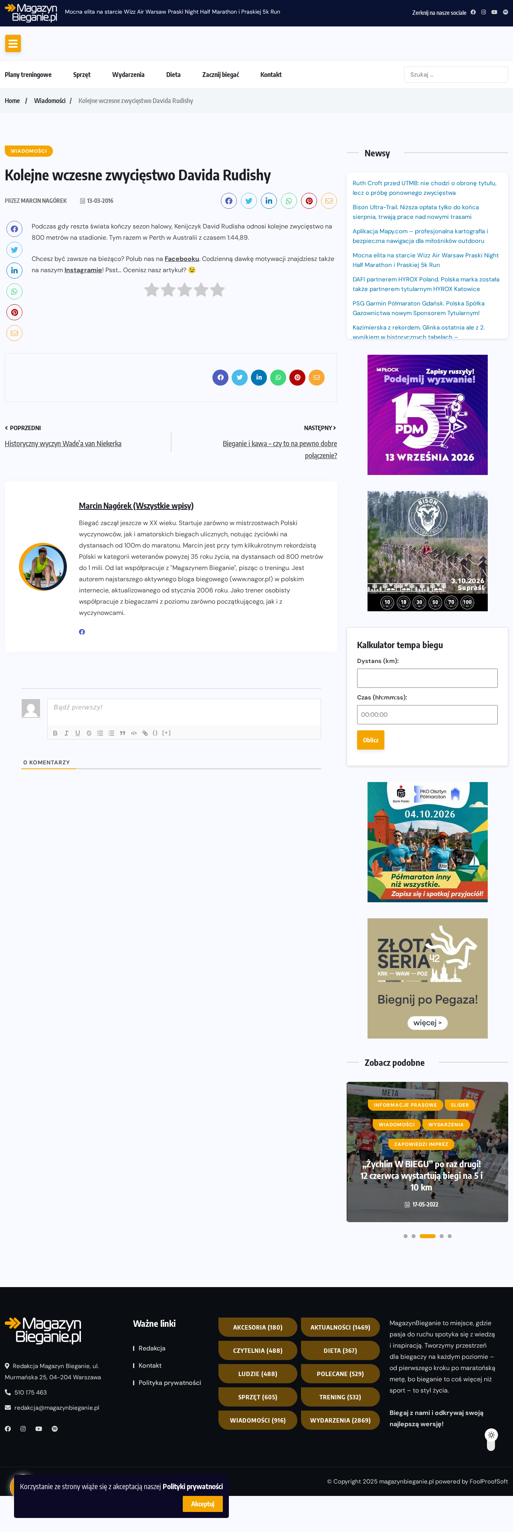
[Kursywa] (66, 797)
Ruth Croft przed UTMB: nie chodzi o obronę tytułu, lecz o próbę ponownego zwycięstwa (263, 11)
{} (155, 797)
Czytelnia (258, 1414)
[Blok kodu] (133, 797)
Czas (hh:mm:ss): (382, 762)
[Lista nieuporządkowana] (111, 797)
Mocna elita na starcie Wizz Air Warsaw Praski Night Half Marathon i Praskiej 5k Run (426, 324)
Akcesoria (258, 1391)
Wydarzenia (128, 139)
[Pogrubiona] (55, 797)
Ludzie (258, 1437)
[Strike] (89, 797)
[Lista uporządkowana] (100, 797)
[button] (406, 1300)
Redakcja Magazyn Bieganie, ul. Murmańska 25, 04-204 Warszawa (53, 1435)
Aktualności (341, 1391)
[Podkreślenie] (77, 797)
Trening (340, 1461)
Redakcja (152, 1412)
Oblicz (370, 804)
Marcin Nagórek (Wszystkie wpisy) (136, 569)
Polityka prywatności (170, 1447)
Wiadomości (50, 165)
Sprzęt (82, 139)
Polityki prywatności (193, 1486)
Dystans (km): (378, 725)
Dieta (173, 139)
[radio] (151, 355)
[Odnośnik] (145, 797)
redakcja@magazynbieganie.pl (56, 1472)
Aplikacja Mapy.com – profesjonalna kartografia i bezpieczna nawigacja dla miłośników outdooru (420, 300)
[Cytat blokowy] (122, 797)
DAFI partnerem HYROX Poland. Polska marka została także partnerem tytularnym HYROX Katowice (426, 348)
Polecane (340, 1437)
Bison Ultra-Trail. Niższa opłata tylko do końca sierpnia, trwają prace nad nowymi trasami (416, 276)
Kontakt (271, 139)
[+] (166, 797)
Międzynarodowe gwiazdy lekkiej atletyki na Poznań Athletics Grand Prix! (422, 1239)
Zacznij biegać (220, 139)
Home (12, 165)
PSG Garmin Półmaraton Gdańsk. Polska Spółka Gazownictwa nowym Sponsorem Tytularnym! (419, 372)
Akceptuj (202, 1504)
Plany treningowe (28, 139)
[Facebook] (85, 696)
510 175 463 (30, 1457)
